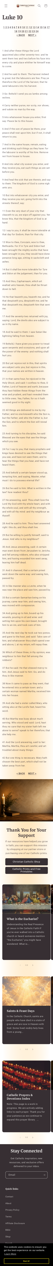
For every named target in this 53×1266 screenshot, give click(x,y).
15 (41, 27)
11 (27, 27)
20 (22, 31)
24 (37, 31)
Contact (9, 1196)
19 (19, 31)
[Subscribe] (44, 1175)
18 (15, 31)
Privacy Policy (12, 1210)
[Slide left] (20, 965)
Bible (7, 1230)
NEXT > (32, 35)
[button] (6, 5)
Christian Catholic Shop (26, 861)
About (8, 1203)
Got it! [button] (26, 1261)
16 (44, 27)
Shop (7, 1236)
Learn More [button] (10, 1254)
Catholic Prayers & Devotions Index (20, 1096)
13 (34, 27)
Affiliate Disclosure (15, 1223)
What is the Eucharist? (22, 919)
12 (30, 27)
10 (23, 27)
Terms (8, 1216)
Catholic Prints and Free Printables (26, 870)
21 (26, 31)
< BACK (21, 35)
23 (33, 31)
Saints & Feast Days (20, 1011)
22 (30, 31)
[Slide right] (33, 965)
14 (37, 27)
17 (48, 27)
